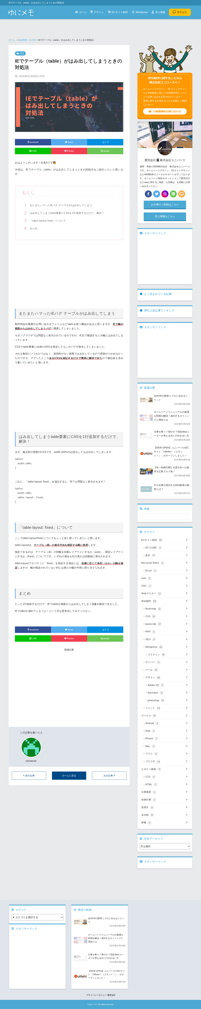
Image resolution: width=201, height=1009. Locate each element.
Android (151, 723)
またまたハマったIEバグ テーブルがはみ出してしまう (61, 205)
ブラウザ (152, 761)
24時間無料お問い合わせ (167, 111)
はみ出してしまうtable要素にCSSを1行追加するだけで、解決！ (67, 213)
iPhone (151, 738)
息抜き (147, 807)
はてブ (105, 142)
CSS (33, 40)
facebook (33, 142)
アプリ (151, 753)
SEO (150, 639)
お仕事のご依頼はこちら (165, 204)
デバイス (148, 715)
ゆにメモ (93, 1004)
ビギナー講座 (150, 769)
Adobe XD (155, 685)
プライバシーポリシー (96, 995)
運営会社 (182, 12)
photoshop (156, 700)
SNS (145, 585)
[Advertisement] (69, 273)
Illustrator (155, 692)
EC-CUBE (153, 547)
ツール (151, 669)
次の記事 (108, 775)
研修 (145, 822)
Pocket (70, 151)
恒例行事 (148, 799)
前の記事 (30, 775)
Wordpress (142, 12)
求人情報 (160, 12)
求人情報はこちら (165, 216)
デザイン (99, 12)
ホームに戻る (69, 775)
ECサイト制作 (120, 12)
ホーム (83, 12)
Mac (149, 746)
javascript (153, 624)
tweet (70, 142)
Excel (150, 570)
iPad (149, 731)
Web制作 (23, 40)
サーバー (152, 662)
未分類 (147, 815)
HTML (150, 784)
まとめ (33, 228)
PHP (150, 631)
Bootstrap (153, 608)
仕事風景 (148, 792)
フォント (152, 708)
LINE (34, 151)
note (145, 578)
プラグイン (156, 654)
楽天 (150, 555)
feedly (106, 151)
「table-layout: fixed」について (48, 220)
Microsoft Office (152, 562)
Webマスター (151, 593)
